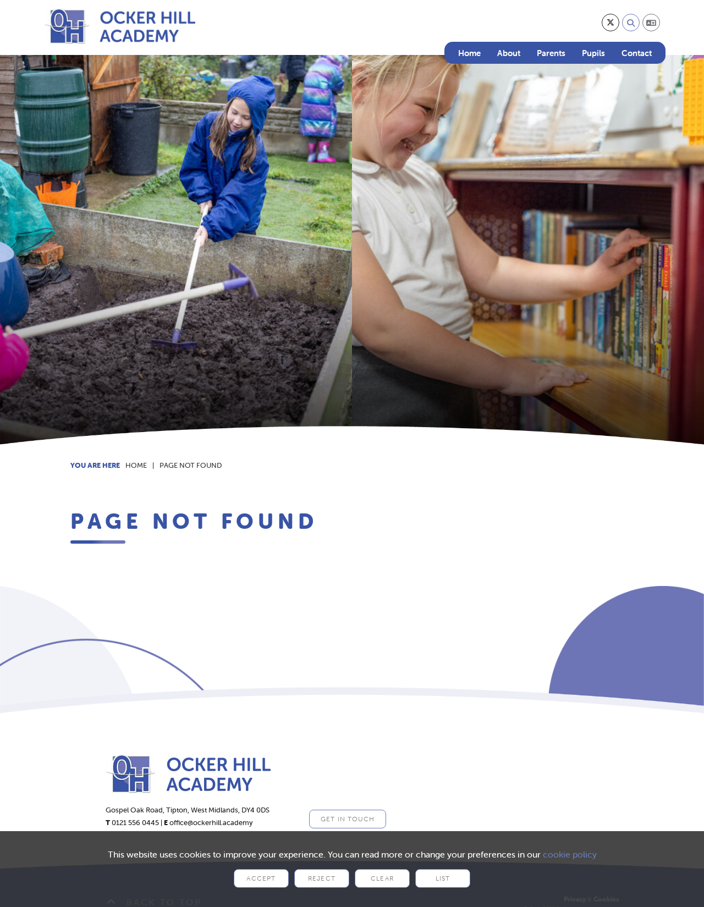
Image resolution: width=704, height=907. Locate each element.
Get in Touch (348, 819)
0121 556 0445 (135, 822)
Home (136, 465)
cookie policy (570, 854)
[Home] (119, 26)
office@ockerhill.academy (211, 822)
